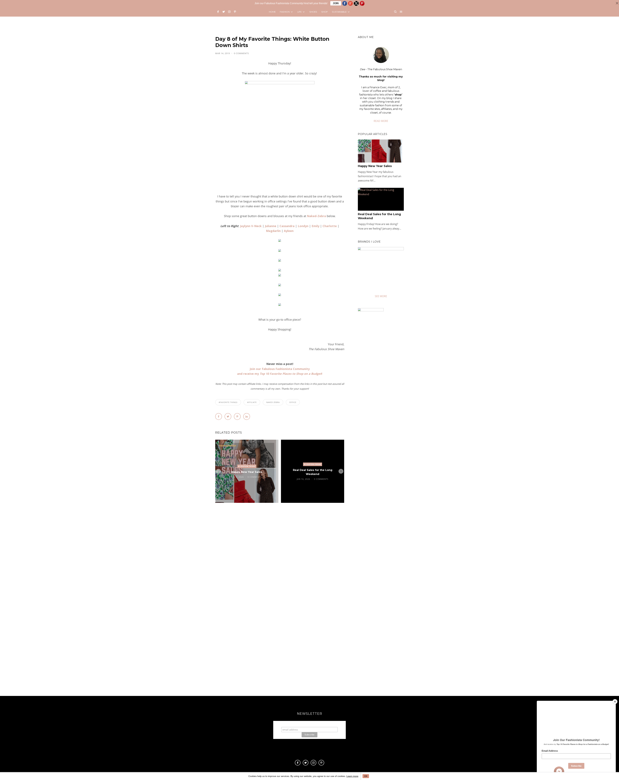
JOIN (336, 3)
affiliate (252, 402)
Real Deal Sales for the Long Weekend (312, 472)
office (292, 402)
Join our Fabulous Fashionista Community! (309, 724)
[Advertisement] (385, 436)
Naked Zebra (273, 402)
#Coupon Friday (247, 466)
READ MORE (381, 121)
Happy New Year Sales (246, 472)
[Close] (615, 701)
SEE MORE (381, 296)
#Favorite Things (228, 402)
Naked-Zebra (316, 216)
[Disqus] (279, 554)
